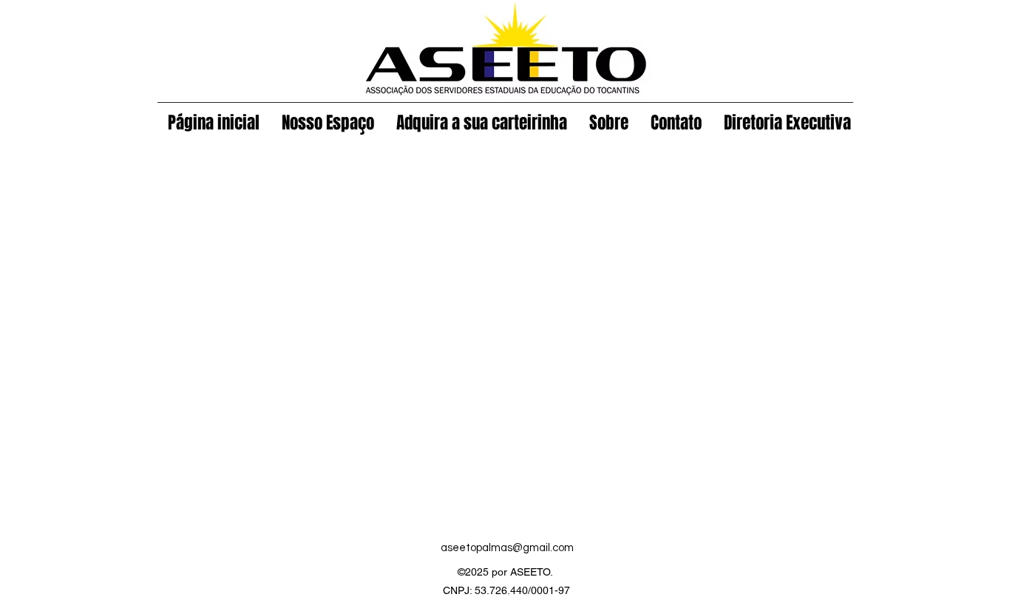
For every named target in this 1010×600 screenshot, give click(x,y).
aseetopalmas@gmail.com (507, 547)
